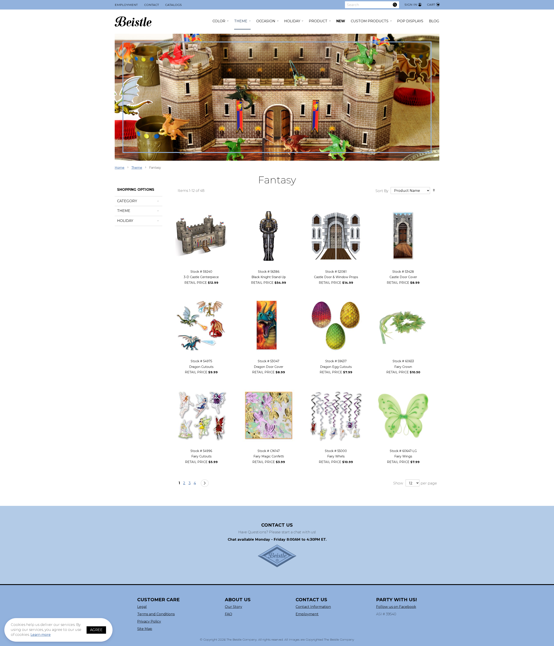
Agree (96, 630)
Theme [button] (240, 21)
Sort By (381, 191)
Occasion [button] (265, 21)
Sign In (410, 4)
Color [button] (219, 21)
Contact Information (313, 607)
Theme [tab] (123, 211)
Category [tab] (127, 201)
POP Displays (410, 21)
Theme (136, 168)
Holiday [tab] (125, 221)
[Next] (205, 483)
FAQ (228, 614)
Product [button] (318, 21)
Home (119, 168)
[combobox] (372, 4)
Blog (434, 21)
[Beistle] (133, 21)
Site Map (144, 629)
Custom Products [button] (369, 21)
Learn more (41, 635)
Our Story (233, 607)
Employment (126, 4)
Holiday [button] (292, 21)
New (340, 21)
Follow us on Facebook (396, 607)
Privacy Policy (149, 621)
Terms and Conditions (156, 614)
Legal (142, 607)
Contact (151, 4)
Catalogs (173, 4)
